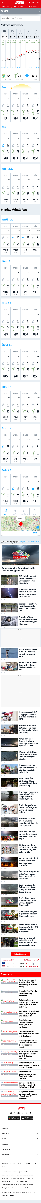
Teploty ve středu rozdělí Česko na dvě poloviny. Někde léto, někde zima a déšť (28, 666)
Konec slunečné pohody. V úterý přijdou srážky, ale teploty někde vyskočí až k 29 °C (28, 715)
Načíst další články (20, 954)
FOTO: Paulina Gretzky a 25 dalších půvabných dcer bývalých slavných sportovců (28, 1054)
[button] (13, 1118)
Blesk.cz (5, 982)
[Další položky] (38, 6)
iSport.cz (5, 1003)
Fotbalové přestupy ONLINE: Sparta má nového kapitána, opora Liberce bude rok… (28, 1003)
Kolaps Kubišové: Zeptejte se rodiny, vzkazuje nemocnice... (28, 993)
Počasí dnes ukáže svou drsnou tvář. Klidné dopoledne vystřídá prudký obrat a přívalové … (28, 822)
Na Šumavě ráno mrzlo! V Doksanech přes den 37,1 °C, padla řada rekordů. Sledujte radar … (28, 928)
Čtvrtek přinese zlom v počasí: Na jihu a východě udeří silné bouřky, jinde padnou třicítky (28, 848)
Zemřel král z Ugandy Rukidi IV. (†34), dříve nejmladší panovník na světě (29, 1013)
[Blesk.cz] (20, 2)
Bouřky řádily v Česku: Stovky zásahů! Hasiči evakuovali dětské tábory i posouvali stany (28, 782)
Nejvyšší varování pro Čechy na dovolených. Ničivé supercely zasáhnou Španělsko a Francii (28, 742)
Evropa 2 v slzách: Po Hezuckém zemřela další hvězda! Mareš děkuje (27, 1085)
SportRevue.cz (7, 1054)
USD (8, 966)
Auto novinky (6, 1074)
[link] (10, 1113)
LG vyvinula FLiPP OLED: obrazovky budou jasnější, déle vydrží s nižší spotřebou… (28, 1095)
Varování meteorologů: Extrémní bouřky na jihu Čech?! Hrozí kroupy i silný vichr (18, 569)
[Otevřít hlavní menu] (2, 2)
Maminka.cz (6, 1034)
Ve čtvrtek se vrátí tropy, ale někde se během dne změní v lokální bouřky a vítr (28, 607)
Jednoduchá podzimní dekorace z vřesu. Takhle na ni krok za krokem (29, 1033)
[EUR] (3, 963)
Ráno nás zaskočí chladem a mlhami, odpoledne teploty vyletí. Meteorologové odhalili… (28, 755)
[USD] (3, 966)
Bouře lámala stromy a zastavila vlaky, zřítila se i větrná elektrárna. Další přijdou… (28, 835)
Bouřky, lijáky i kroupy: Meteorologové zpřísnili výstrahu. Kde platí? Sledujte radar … (27, 901)
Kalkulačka (33, 966)
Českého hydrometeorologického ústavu (29, 541)
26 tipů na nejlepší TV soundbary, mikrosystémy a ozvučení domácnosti (29, 1064)
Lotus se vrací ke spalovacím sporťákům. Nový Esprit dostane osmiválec (27, 1074)
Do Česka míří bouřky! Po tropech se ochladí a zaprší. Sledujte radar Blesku (28, 913)
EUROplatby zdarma (31, 960)
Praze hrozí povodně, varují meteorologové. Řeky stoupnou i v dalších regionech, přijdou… (28, 795)
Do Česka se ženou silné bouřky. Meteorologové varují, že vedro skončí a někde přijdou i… (27, 593)
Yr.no (24, 543)
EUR (8, 963)
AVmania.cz (5, 1065)
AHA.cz (4, 992)
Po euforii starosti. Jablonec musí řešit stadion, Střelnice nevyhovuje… (26, 1023)
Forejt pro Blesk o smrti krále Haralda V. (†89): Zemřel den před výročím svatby (28, 983)
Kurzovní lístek (7, 960)
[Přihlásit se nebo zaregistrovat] (38, 2)
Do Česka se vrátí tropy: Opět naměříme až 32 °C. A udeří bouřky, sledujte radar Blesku (28, 768)
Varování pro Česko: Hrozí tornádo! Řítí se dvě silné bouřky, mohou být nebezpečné (28, 861)
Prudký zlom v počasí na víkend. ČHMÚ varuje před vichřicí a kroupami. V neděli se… (28, 808)
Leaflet (22, 530)
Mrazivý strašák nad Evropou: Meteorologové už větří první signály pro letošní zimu (28, 620)
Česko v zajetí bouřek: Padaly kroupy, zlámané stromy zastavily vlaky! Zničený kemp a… (27, 888)
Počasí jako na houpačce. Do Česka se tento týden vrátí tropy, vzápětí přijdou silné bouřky (28, 729)
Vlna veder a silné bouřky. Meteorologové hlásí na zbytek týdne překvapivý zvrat (28, 653)
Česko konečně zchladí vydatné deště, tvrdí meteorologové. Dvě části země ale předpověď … (28, 941)
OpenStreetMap (30, 530)
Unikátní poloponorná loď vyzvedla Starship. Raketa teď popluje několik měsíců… (28, 1043)
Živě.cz (4, 1044)
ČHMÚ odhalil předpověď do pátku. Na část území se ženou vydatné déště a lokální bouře (29, 875)
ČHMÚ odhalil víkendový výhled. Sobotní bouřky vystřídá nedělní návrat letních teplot (27, 579)
